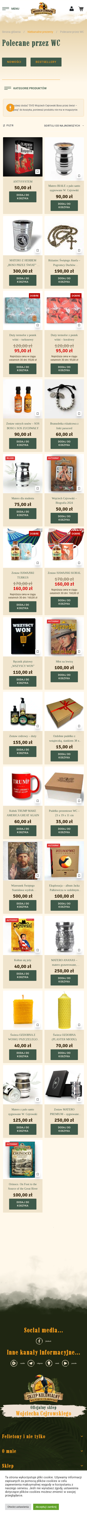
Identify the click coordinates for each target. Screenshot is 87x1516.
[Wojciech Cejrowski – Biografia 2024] (64, 473)
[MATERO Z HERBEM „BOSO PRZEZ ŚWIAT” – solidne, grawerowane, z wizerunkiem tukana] (22, 235)
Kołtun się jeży (22, 960)
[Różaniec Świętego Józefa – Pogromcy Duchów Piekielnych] (64, 235)
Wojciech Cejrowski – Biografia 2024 (64, 500)
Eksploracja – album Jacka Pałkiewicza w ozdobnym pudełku (64, 888)
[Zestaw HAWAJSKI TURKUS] (22, 548)
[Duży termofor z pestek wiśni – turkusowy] (22, 310)
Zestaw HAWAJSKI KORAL (64, 572)
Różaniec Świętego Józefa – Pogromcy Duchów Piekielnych (64, 263)
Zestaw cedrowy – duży (22, 736)
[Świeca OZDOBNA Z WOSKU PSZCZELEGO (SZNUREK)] (22, 1010)
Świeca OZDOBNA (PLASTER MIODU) (64, 1037)
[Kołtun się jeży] (22, 935)
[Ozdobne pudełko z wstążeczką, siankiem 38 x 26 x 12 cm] (64, 711)
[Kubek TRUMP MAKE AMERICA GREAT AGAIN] (22, 786)
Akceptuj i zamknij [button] (46, 1506)
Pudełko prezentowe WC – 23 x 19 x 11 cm (64, 813)
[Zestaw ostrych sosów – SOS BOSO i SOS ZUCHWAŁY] (22, 398)
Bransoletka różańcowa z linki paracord (64, 426)
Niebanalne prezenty (40, 31)
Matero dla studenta (23, 498)
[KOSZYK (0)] (81, 8)
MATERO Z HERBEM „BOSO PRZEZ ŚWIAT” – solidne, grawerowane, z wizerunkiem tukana (22, 263)
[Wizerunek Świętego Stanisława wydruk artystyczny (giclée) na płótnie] (22, 861)
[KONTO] (71, 8)
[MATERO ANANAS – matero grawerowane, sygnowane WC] (64, 935)
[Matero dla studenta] (22, 473)
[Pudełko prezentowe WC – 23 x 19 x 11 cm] (64, 786)
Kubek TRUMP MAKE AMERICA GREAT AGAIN (23, 813)
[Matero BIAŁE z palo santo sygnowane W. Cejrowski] (64, 159)
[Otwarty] (10, 8)
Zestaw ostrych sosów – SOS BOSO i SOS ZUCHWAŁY (22, 426)
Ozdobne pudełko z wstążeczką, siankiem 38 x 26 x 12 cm (64, 739)
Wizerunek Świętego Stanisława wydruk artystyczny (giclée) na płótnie (23, 888)
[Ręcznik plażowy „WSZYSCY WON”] (22, 636)
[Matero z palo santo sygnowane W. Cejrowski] (22, 1084)
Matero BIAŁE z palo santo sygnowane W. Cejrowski (64, 188)
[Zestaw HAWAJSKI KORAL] (64, 548)
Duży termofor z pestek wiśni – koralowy (64, 337)
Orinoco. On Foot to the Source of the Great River (23, 1186)
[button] (22, 196)
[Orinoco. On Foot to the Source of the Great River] (22, 1159)
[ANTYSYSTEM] (22, 157)
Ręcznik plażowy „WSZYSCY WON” (22, 664)
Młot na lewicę (64, 661)
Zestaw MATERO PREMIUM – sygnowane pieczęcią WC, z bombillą (64, 1112)
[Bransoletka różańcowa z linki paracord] (64, 398)
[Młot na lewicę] (64, 636)
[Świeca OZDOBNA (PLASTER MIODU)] (64, 1010)
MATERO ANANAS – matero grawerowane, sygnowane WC (64, 963)
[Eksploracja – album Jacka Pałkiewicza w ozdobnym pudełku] (64, 861)
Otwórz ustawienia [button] (18, 1506)
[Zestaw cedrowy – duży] (22, 711)
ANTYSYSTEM (22, 181)
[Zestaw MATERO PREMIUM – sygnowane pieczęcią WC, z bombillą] (64, 1084)
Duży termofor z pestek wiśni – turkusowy (22, 337)
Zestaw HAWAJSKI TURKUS (23, 575)
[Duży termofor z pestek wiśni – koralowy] (64, 310)
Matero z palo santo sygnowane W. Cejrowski (22, 1111)
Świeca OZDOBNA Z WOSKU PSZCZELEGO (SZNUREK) (22, 1037)
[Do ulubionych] (37, 171)
